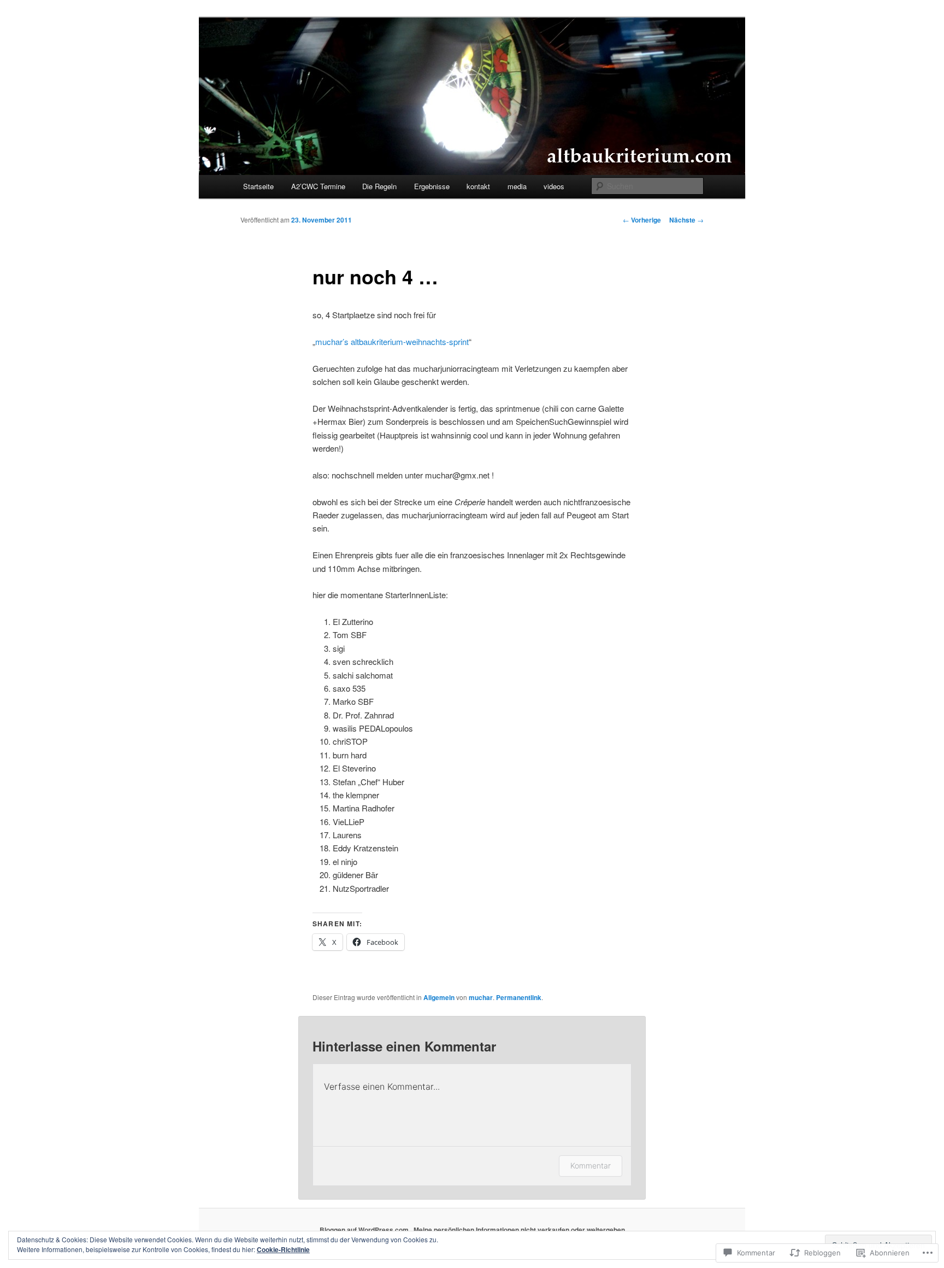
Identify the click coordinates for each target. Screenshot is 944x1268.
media (517, 186)
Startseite (258, 186)
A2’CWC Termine (318, 186)
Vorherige (642, 220)
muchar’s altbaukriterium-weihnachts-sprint (392, 341)
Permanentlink (518, 997)
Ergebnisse (432, 186)
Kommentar (590, 1165)
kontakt (478, 186)
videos (554, 186)
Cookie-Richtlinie (283, 1249)
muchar (481, 997)
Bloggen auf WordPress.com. (365, 1230)
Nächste (686, 220)
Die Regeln (379, 186)
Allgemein (439, 997)
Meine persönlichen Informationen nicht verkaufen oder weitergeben (519, 1230)
